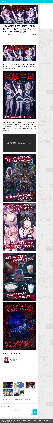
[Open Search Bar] (45, 1)
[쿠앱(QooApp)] (4, 1)
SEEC (12, 399)
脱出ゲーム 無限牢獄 (18, 399)
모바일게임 (6, 398)
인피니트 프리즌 (27, 399)
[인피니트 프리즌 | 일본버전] (19, 360)
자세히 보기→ (14, 421)
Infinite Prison (7, 399)
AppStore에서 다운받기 (14, 353)
